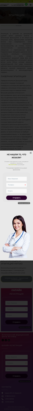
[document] (16, 205)
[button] (30, 152)
